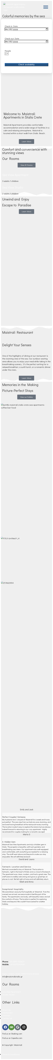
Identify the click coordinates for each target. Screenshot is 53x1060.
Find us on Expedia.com (12, 1038)
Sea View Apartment (15, 175)
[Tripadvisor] (11, 1027)
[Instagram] (24, 1027)
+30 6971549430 (17, 964)
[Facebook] (5, 1027)
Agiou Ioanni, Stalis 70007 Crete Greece (20, 973)
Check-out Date (12, 38)
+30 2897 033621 (16, 961)
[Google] (18, 1027)
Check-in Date (11, 26)
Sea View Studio (12, 187)
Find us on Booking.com (12, 1033)
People (8, 50)
